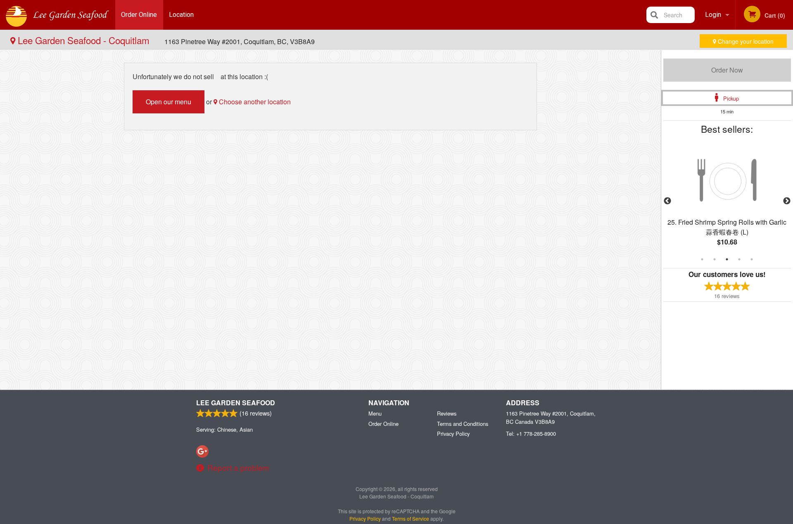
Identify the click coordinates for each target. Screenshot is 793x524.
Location (181, 15)
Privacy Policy (453, 433)
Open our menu (168, 101)
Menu (375, 413)
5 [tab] (752, 259)
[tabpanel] (727, 201)
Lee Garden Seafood (235, 402)
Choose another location (254, 101)
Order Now (727, 70)
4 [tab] (739, 259)
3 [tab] (727, 259)
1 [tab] (702, 259)
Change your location (745, 41)
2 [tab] (714, 259)
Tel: (531, 433)
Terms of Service (410, 518)
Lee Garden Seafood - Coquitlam (83, 40)
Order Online (139, 15)
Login (713, 15)
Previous (667, 201)
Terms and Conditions (462, 424)
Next (787, 201)
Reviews (446, 413)
